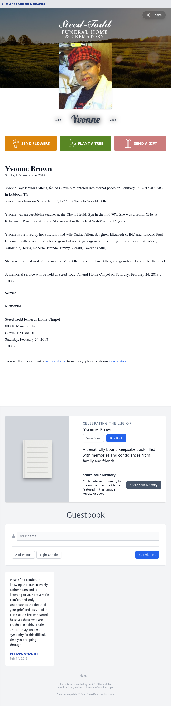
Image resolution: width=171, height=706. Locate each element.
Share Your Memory (143, 485)
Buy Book (116, 438)
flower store (118, 360)
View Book (93, 438)
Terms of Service (97, 687)
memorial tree (55, 360)
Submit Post (147, 555)
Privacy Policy (74, 687)
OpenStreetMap (90, 694)
